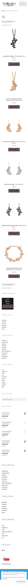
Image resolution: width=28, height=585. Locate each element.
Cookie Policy (5, 578)
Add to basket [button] (14, 190)
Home (5, 10)
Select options (14, 64)
